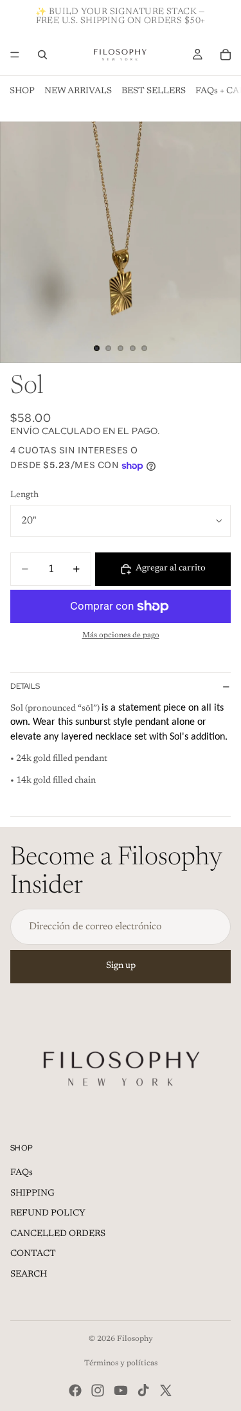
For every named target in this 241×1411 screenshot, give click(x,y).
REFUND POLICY (47, 1213)
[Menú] (15, 54)
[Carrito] (225, 55)
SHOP (22, 91)
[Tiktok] (143, 1390)
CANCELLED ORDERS (57, 1234)
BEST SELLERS (153, 91)
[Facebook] (75, 1390)
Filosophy (135, 1339)
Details (25, 686)
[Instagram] (97, 1390)
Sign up (121, 965)
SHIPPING (32, 1193)
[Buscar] (42, 55)
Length (24, 495)
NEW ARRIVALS (78, 91)
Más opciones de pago (120, 635)
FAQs (21, 1173)
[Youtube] (121, 1390)
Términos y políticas (120, 1363)
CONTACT (33, 1254)
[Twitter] (166, 1390)
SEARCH (28, 1274)
